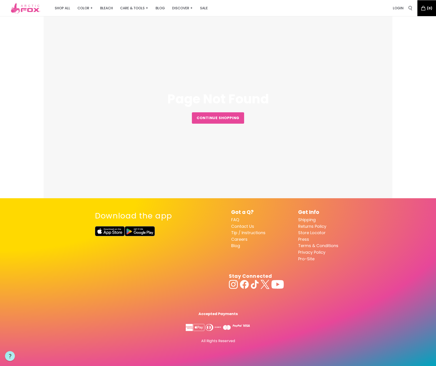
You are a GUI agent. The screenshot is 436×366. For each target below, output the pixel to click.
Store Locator (312, 233)
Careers (239, 239)
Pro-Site (306, 259)
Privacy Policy (311, 252)
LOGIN (398, 8)
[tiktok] (255, 284)
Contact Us (242, 226)
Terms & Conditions (318, 245)
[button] (10, 356)
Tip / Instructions (248, 233)
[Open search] (410, 8)
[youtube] (277, 284)
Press (303, 239)
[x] (265, 284)
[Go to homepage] (25, 8)
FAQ (235, 220)
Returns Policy (312, 226)
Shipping (307, 220)
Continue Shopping (218, 117)
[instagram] (233, 284)
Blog (235, 245)
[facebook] (244, 284)
